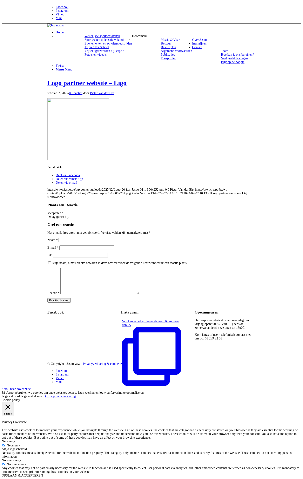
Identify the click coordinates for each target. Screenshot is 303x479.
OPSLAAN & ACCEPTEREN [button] (22, 475)
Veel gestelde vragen (234, 58)
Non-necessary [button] (11, 460)
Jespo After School (97, 47)
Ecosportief (168, 58)
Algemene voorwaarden (176, 51)
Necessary (13, 445)
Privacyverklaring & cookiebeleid (105, 363)
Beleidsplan (168, 47)
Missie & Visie (170, 39)
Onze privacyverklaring (60, 396)
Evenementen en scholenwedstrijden (108, 43)
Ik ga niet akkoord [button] (32, 396)
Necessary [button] (8, 441)
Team (224, 51)
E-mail (53, 247)
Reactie (53, 293)
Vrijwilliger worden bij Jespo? (104, 51)
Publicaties (168, 54)
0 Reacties (75, 93)
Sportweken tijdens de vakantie (105, 39)
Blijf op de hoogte (232, 62)
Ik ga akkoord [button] (11, 396)
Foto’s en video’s (96, 54)
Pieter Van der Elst (102, 93)
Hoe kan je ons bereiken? (237, 54)
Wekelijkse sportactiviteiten (102, 36)
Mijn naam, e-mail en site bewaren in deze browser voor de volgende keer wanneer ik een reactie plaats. (119, 263)
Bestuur (166, 43)
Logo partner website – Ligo (87, 83)
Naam (52, 240)
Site (49, 255)
